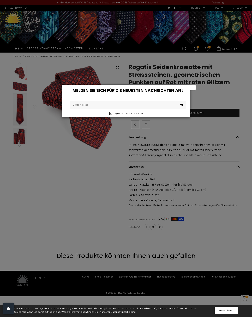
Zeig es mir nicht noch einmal (128, 113)
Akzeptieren (226, 310)
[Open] (8, 308)
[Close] (193, 87)
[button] (181, 105)
